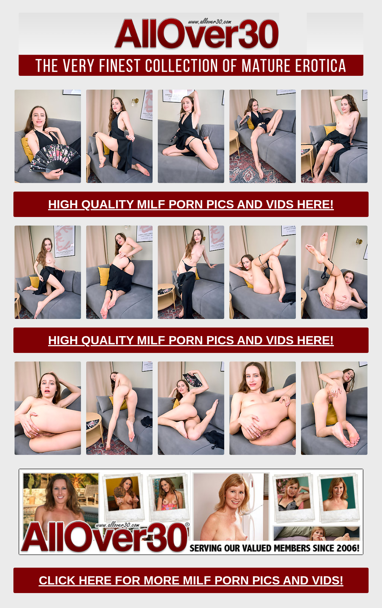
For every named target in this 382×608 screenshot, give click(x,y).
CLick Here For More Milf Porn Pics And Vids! (191, 580)
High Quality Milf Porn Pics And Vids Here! (191, 204)
